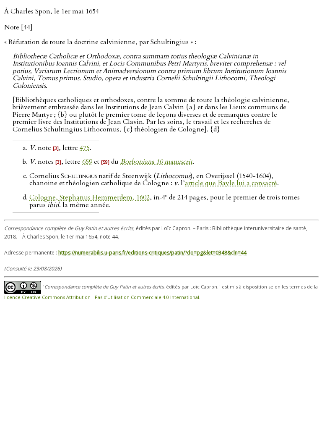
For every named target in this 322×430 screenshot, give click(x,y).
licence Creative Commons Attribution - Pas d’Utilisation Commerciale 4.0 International (101, 297)
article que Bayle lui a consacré (231, 183)
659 (87, 161)
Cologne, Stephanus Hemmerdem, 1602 (89, 197)
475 (85, 147)
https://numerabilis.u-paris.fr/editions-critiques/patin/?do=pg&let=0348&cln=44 (152, 252)
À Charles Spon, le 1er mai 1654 (51, 11)
